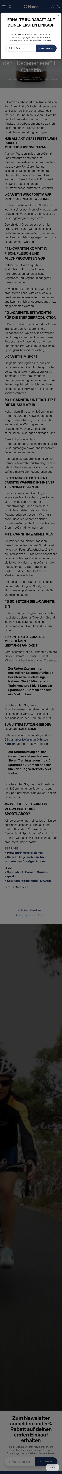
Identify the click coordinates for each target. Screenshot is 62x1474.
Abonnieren (46, 48)
